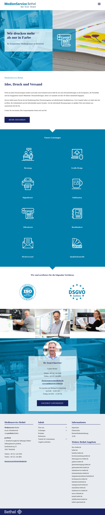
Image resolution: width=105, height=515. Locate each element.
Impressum (75, 427)
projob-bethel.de (77, 496)
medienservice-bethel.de (79, 490)
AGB (73, 436)
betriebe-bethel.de (77, 453)
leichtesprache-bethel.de (79, 479)
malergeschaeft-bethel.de (80, 485)
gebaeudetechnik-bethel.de (80, 467)
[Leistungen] (64, 430)
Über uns (41, 427)
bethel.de (75, 450)
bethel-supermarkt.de (78, 502)
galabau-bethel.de (77, 462)
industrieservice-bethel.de (80, 470)
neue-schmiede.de (77, 493)
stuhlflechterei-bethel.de (79, 499)
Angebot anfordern (52, 403)
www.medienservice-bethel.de (52, 383)
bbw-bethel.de (76, 447)
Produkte (41, 433)
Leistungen (41, 430)
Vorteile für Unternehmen (46, 439)
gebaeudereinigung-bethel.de (81, 464)
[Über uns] (64, 427)
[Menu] (99, 4)
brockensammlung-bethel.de (81, 456)
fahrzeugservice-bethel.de (80, 459)
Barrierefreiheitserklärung (80, 433)
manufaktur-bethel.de (79, 488)
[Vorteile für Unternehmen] (64, 439)
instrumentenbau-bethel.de (80, 473)
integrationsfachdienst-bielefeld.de (83, 476)
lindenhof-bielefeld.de (79, 482)
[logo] (20, 5)
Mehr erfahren (17, 120)
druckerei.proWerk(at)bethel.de (16, 461)
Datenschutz (76, 430)
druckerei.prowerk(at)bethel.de (52, 381)
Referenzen (42, 436)
